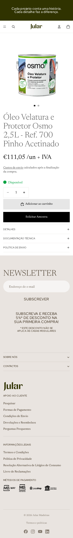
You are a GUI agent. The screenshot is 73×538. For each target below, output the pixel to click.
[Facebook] (25, 531)
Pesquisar (9, 403)
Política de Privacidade (17, 459)
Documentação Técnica (19, 238)
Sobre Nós (10, 357)
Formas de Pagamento (17, 409)
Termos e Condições (16, 452)
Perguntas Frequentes (17, 429)
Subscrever (36, 299)
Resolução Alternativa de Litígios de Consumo (32, 465)
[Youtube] (40, 531)
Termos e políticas (36, 523)
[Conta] (59, 26)
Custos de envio (13, 167)
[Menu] (4, 26)
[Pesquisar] (13, 26)
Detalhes (9, 229)
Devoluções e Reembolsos (19, 422)
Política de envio (14, 247)
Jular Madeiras (41, 515)
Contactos (10, 366)
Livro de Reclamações (17, 471)
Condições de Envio (15, 416)
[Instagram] (32, 531)
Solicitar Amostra (36, 217)
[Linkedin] (47, 531)
